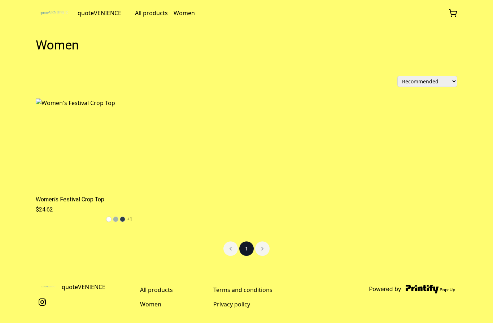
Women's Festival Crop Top (70, 199)
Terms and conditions (242, 290)
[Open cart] (453, 13)
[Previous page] (230, 248)
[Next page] (262, 248)
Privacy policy (231, 304)
